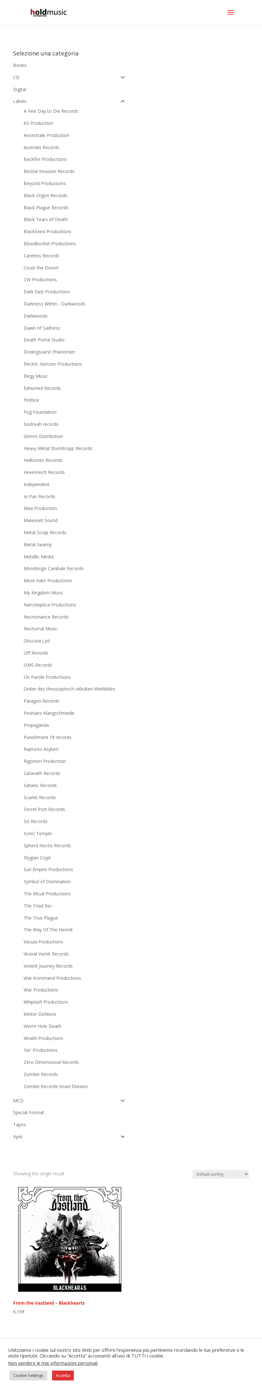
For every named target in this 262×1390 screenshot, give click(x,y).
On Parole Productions (47, 677)
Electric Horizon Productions (53, 364)
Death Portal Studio (44, 340)
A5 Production (38, 123)
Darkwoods (36, 316)
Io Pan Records (39, 496)
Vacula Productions (43, 942)
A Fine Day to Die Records (51, 111)
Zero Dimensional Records (51, 1062)
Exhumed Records (42, 388)
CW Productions (40, 279)
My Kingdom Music (43, 593)
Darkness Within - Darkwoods (54, 304)
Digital (19, 89)
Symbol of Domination (47, 881)
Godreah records (41, 424)
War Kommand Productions (52, 978)
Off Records (36, 653)
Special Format (28, 1112)
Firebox (31, 400)
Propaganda (36, 725)
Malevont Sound (41, 520)
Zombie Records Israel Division (56, 1086)
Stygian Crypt (37, 858)
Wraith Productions (43, 1038)
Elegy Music (36, 376)
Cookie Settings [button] (28, 1375)
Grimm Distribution (43, 436)
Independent (37, 484)
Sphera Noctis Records (47, 845)
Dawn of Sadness (42, 328)
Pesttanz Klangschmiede (49, 713)
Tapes (19, 1124)
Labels (20, 101)
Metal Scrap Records (45, 532)
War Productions (41, 990)
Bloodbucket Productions (50, 243)
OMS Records (38, 665)
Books (20, 65)
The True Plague (41, 918)
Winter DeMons (40, 1014)
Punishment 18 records (48, 737)
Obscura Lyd (37, 641)
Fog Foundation (40, 412)
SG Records (36, 821)
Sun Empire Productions (48, 869)
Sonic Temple (38, 833)
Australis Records (41, 147)
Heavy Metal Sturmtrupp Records (58, 448)
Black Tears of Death (46, 219)
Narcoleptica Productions (50, 605)
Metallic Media (39, 557)
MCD (18, 1101)
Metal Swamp (38, 544)
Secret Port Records (44, 809)
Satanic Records (40, 785)
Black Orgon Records (45, 195)
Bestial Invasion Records (49, 171)
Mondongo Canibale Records (54, 568)
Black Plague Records (46, 207)
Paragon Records (41, 701)
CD (16, 77)
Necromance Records (46, 617)
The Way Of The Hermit (48, 930)
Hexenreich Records (44, 472)
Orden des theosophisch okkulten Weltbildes (69, 689)
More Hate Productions (48, 580)
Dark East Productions (47, 292)
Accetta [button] (63, 1375)
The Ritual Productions (47, 894)
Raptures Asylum (41, 749)
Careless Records (41, 256)
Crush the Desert (41, 268)
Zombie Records (41, 1074)
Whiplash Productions (46, 1002)
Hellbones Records (43, 460)
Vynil (17, 1137)
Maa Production (40, 508)
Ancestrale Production (46, 135)
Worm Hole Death (42, 1026)
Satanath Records (42, 773)
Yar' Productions (41, 1050)
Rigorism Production (45, 761)
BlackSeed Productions (47, 231)
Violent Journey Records (48, 966)
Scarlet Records (40, 797)
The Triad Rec (38, 906)
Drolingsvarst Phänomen (49, 352)
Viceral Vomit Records (46, 954)
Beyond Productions (45, 183)
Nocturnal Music (41, 629)
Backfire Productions (45, 159)
